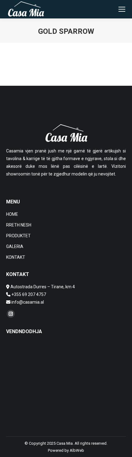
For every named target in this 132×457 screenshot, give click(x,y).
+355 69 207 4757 (28, 294)
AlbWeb (77, 450)
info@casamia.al (27, 302)
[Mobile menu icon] (122, 9)
